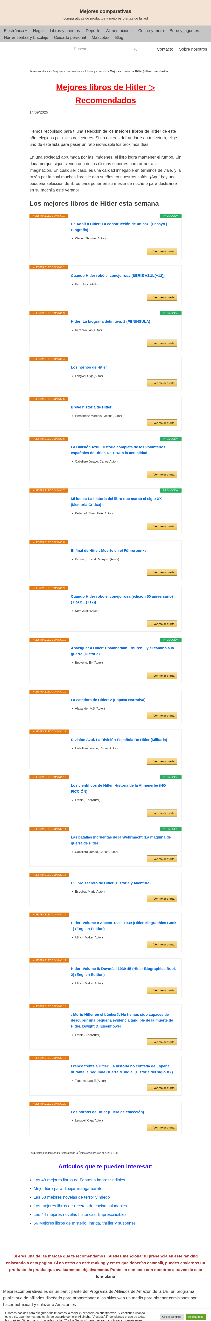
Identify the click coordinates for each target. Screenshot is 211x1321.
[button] (26, 31)
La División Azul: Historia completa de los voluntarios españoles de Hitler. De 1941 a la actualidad (118, 450)
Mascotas (100, 37)
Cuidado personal (70, 37)
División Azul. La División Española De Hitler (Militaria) (119, 740)
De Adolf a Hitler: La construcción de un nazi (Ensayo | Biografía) (119, 227)
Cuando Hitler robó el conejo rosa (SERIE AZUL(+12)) (118, 276)
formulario (105, 1276)
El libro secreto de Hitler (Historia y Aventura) (111, 883)
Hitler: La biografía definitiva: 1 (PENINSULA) (110, 321)
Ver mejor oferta (164, 251)
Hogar (38, 30)
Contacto (165, 49)
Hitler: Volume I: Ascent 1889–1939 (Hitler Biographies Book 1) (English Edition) (123, 926)
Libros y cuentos (65, 30)
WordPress (62, 1315)
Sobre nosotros (193, 49)
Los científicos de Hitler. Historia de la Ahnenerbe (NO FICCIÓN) (118, 788)
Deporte (93, 30)
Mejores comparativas (67, 71)
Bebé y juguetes (184, 30)
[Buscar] (135, 49)
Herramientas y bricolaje (26, 37)
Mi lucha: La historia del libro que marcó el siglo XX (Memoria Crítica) (116, 502)
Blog (119, 37)
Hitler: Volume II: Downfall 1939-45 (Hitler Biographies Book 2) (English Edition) (123, 972)
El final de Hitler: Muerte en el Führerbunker (109, 551)
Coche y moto (151, 30)
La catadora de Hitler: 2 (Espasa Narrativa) (108, 700)
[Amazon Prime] (171, 244)
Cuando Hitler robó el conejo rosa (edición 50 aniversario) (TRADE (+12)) (122, 599)
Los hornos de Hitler (89, 367)
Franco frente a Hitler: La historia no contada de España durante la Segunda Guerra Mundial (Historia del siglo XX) (122, 1069)
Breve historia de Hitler (91, 407)
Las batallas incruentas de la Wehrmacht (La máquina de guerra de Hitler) (121, 840)
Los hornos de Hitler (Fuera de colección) (107, 1112)
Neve (8, 1315)
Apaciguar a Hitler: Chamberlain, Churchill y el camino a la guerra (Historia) (122, 651)
